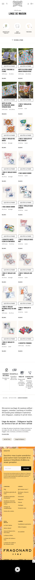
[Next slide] (31, 27)
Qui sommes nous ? (23, 489)
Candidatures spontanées (24, 524)
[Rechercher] (6, 4)
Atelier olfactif (7, 528)
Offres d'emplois (22, 527)
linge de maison (19, 439)
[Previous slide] (3, 27)
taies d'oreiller (17, 32)
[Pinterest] (18, 554)
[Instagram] (13, 554)
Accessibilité (21, 531)
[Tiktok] (20, 554)
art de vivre (7, 439)
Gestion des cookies (9, 511)
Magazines (20, 499)
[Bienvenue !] (17, 3)
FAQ (5, 489)
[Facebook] (15, 554)
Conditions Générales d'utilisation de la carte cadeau (10, 502)
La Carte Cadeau (8, 525)
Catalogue (20, 505)
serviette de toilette (6, 32)
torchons (29, 31)
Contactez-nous (22, 508)
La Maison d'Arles (8, 535)
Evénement (21, 496)
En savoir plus (5, 434)
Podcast (20, 502)
